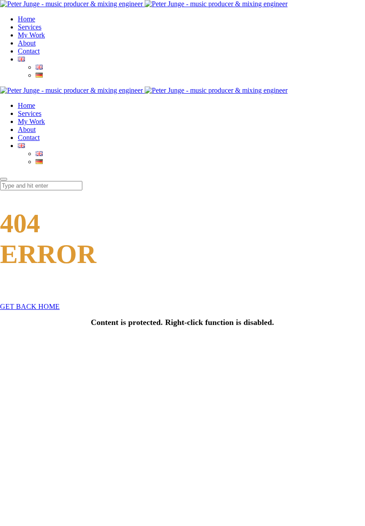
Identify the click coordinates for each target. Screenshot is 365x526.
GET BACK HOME (30, 306)
